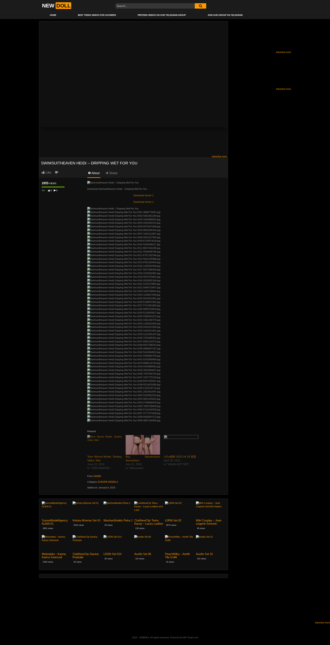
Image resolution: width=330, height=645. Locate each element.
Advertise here (283, 52)
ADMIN (97, 476)
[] (200, 6)
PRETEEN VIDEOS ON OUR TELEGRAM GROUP (162, 15)
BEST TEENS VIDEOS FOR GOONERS (97, 15)
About (95, 173)
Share (112, 173)
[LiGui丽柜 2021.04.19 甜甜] (181, 445)
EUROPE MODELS (108, 482)
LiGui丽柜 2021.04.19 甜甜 (180, 456)
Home (53, 15)
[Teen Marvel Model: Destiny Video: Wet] (104, 445)
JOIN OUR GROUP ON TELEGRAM (225, 15)
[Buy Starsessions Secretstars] (143, 445)
